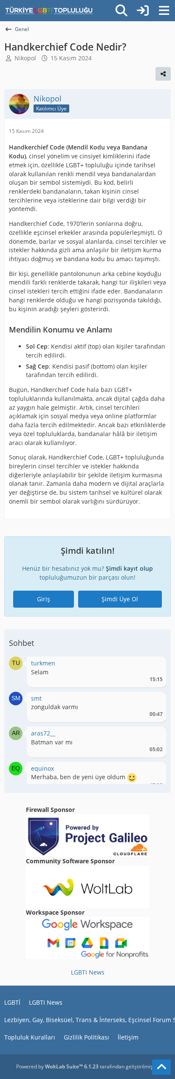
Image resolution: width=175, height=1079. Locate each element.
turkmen (43, 663)
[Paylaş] (163, 74)
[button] (16, 663)
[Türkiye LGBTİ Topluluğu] (49, 10)
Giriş (43, 599)
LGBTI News (87, 972)
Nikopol (25, 58)
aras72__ (43, 733)
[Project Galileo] (87, 835)
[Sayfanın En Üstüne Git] (161, 1067)
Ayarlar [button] (153, 665)
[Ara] (121, 10)
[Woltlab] (87, 886)
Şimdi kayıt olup (129, 568)
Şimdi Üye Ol (120, 599)
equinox (42, 768)
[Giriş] (142, 10)
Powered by (57, 1066)
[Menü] (163, 10)
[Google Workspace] (87, 937)
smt (36, 698)
